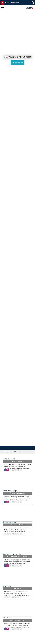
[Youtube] (13, 629)
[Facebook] (5, 629)
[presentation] (3, 229)
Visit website (18, 63)
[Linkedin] (10, 629)
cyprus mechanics (12, 2)
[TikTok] (21, 629)
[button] (13, 444)
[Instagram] (7, 629)
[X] (18, 629)
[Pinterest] (15, 629)
